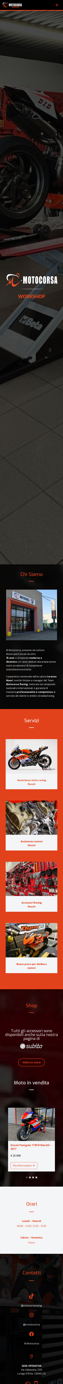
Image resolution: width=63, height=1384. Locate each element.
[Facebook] (31, 1327)
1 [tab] (26, 1177)
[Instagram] (31, 1308)
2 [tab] (30, 1177)
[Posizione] (31, 1347)
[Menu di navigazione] (57, 5)
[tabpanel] (31, 1137)
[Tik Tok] (31, 1289)
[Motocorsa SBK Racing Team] (12, 5)
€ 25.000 (15, 1155)
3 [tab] (33, 1177)
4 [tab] (36, 1177)
